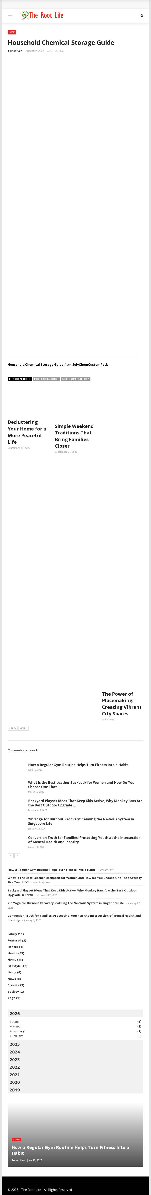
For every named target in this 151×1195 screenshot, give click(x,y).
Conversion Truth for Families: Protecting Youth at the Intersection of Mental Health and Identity (84, 839)
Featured (14, 940)
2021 (15, 1074)
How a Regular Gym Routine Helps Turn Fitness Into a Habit (78, 765)
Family (12, 934)
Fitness (13, 947)
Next (22, 728)
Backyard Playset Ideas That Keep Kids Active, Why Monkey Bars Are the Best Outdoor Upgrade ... (85, 803)
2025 (15, 1044)
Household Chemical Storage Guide (36, 364)
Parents (13, 985)
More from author (46, 379)
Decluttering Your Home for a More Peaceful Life (27, 432)
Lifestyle (14, 966)
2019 (15, 1090)
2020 (15, 1082)
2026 (15, 1013)
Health (12, 953)
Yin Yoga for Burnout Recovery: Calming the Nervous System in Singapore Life (81, 821)
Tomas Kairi (15, 51)
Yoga (11, 998)
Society (13, 991)
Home (12, 32)
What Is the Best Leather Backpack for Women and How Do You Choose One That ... (81, 784)
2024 (15, 1052)
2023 (15, 1059)
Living (12, 972)
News (12, 979)
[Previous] (11, 855)
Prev (13, 728)
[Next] (17, 855)
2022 (15, 1067)
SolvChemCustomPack (90, 364)
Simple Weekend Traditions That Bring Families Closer (74, 436)
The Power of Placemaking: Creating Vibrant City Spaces (122, 704)
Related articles (19, 379)
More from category (75, 379)
